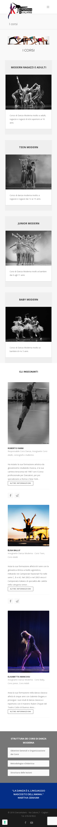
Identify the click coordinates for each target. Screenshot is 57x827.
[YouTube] (31, 822)
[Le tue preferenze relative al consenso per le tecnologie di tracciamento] (4, 822)
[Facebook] (10, 495)
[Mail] (17, 495)
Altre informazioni (20, 483)
